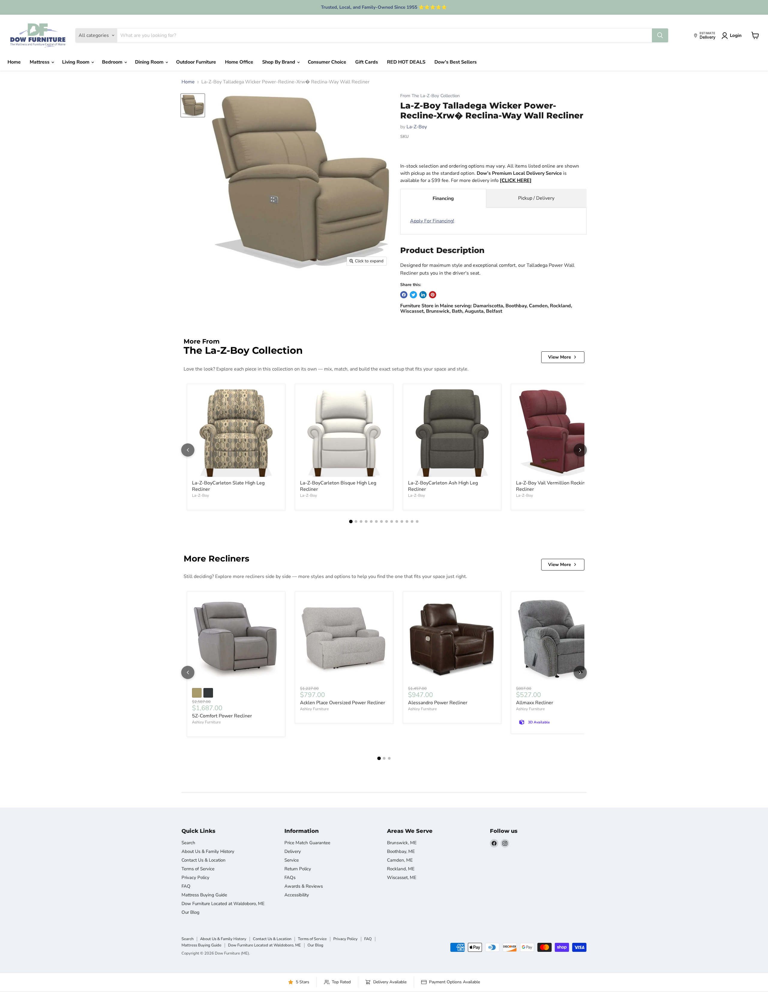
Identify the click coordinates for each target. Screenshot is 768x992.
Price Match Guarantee (307, 843)
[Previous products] (187, 450)
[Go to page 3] (361, 521)
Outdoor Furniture (196, 62)
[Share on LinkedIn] (423, 294)
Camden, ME (400, 860)
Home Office (239, 62)
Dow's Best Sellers (455, 62)
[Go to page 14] (417, 521)
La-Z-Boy (416, 127)
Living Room (76, 62)
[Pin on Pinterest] (432, 294)
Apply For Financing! (432, 221)
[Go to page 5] (371, 521)
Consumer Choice (327, 62)
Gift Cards (366, 62)
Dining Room (150, 62)
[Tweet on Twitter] (413, 294)
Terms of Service (198, 869)
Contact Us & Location (204, 860)
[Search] (660, 35)
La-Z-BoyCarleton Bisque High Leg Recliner (338, 486)
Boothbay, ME (401, 851)
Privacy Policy (195, 877)
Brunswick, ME (402, 843)
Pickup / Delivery (536, 198)
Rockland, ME (401, 869)
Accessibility (296, 895)
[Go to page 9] (391, 521)
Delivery (292, 851)
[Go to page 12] (407, 521)
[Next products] (580, 450)
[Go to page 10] (396, 521)
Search (188, 843)
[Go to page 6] (376, 521)
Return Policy (297, 869)
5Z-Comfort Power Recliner (222, 716)
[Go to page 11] (401, 521)
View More (559, 357)
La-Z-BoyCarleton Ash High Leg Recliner (443, 486)
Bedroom (113, 62)
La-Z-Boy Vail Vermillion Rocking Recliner (552, 486)
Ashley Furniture (206, 722)
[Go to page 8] (386, 521)
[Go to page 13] (412, 521)
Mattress (40, 62)
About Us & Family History (208, 851)
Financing (443, 198)
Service (291, 860)
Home (14, 62)
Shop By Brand (279, 62)
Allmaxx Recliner (534, 702)
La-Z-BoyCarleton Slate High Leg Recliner (228, 486)
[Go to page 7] (381, 521)
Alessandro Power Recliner (437, 702)
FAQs (290, 877)
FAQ (186, 886)
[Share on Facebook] (403, 294)
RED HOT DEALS (406, 62)
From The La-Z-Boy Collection (430, 95)
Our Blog (191, 912)
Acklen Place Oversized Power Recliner (342, 702)
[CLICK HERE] (516, 180)
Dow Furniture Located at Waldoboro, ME (223, 904)
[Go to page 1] (351, 521)
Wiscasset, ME (401, 877)
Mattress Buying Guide (204, 895)
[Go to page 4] (366, 521)
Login (736, 35)
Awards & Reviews (303, 886)
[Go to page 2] (356, 521)
